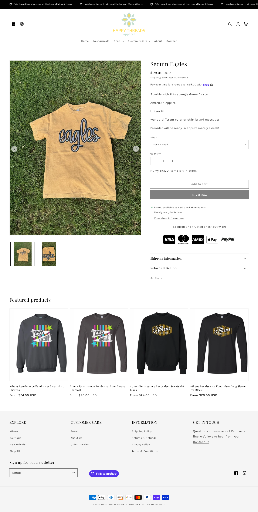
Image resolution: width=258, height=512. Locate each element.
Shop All (14, 451)
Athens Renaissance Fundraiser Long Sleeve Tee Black (218, 387)
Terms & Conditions (145, 451)
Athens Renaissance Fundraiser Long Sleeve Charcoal (97, 387)
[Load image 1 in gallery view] (22, 254)
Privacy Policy (141, 444)
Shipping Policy (142, 431)
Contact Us (201, 442)
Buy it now (199, 195)
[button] (118, 41)
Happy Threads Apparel (113, 505)
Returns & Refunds (144, 438)
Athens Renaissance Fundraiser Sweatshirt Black (157, 387)
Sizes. (153, 137)
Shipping (155, 77)
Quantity (155, 153)
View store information (169, 218)
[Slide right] (136, 149)
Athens (13, 431)
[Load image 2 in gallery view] (49, 254)
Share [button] (158, 278)
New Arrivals (17, 444)
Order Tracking (80, 444)
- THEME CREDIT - (134, 505)
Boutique (15, 438)
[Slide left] (14, 149)
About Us (76, 438)
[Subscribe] (73, 473)
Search (75, 431)
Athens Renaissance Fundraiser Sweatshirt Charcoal (36, 387)
